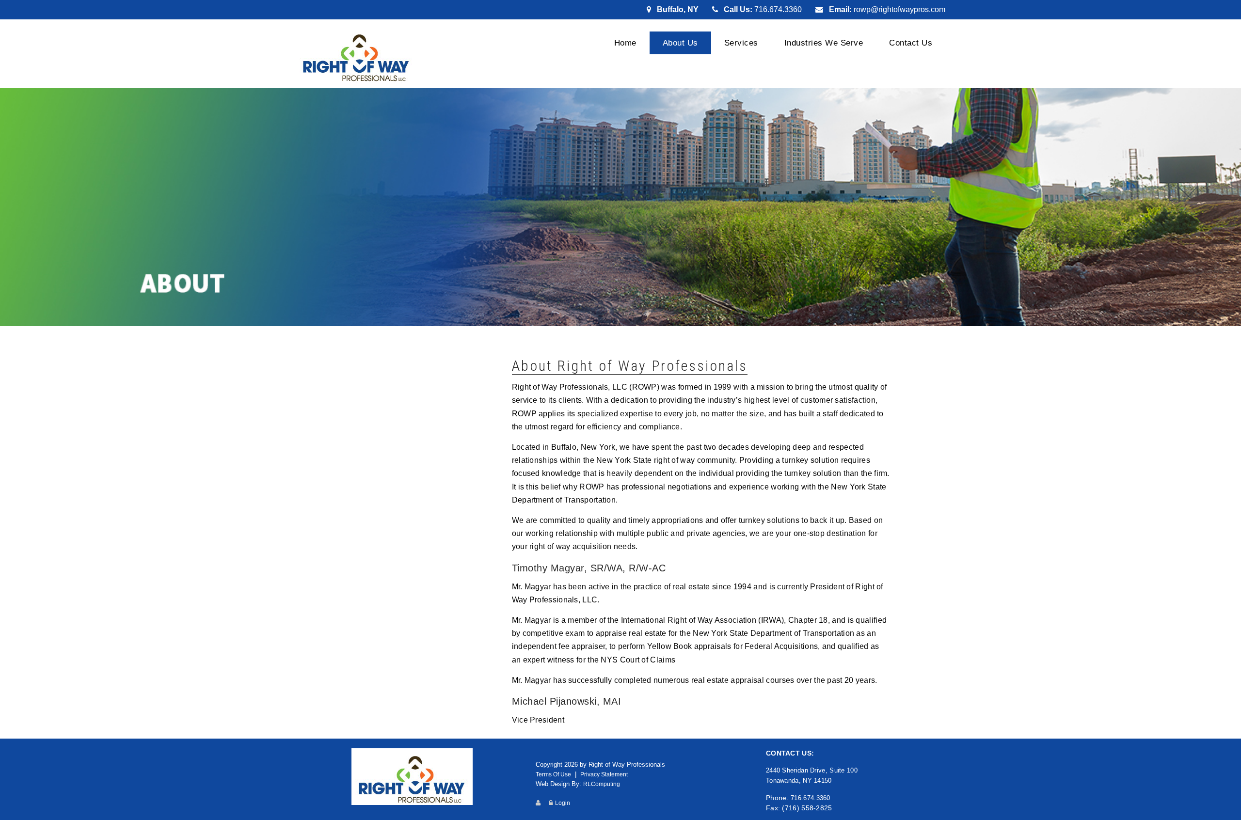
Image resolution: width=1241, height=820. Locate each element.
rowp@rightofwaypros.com (899, 9)
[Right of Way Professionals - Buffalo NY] (356, 55)
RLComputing (601, 784)
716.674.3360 (778, 9)
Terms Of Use (553, 774)
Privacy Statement (604, 774)
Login (562, 803)
